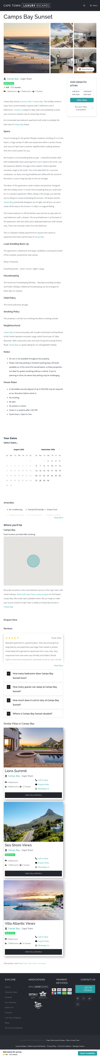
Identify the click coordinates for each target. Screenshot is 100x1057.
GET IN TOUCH (88, 989)
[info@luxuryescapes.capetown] (89, 998)
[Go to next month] (59, 449)
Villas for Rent (11, 992)
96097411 (43, 998)
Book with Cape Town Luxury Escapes (33, 594)
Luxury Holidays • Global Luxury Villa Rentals (30, 1046)
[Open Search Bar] (84, 5)
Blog (7, 1023)
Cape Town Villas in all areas (34, 963)
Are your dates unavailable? (81, 108)
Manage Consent (78, 1046)
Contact (8, 1012)
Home (7, 987)
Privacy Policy (51, 1046)
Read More (58, 517)
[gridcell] (48, 461)
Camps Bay (13, 79)
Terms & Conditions (13, 1028)
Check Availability (87, 1053)
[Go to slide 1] (46, 71)
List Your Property (13, 1018)
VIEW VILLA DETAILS (33, 795)
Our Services (10, 1002)
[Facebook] (77, 998)
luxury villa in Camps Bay (32, 101)
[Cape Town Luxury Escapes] (27, 5)
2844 (33, 998)
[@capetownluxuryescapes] (83, 998)
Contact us (18, 110)
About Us (9, 1007)
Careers (8, 997)
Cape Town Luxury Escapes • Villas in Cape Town (62, 1040)
